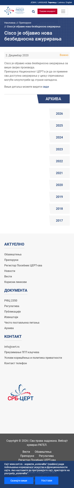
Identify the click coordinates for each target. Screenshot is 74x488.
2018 (59, 208)
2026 (59, 113)
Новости (9, 271)
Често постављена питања (21, 322)
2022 (59, 161)
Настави (46, 480)
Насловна (9, 22)
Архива (9, 328)
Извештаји (11, 317)
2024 (59, 137)
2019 (59, 197)
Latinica (61, 2)
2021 (59, 173)
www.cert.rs (16, 464)
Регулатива (11, 306)
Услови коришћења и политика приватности (33, 357)
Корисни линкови (15, 282)
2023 (59, 149)
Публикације (12, 311)
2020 (59, 185)
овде (46, 86)
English (69, 2)
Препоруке (25, 22)
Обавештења (13, 254)
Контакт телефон (15, 363)
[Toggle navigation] (63, 11)
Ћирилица (52, 2)
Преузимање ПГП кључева (21, 352)
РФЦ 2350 (10, 300)
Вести (8, 276)
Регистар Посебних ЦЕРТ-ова (23, 265)
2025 (59, 125)
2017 (59, 220)
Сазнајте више (18, 480)
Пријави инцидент (47, 11)
